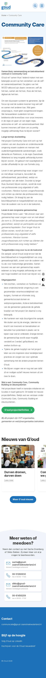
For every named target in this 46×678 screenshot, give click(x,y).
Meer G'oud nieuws (23, 499)
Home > (4, 15)
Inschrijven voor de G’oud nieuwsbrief (18, 646)
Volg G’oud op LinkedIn (11, 641)
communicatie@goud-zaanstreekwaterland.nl (21, 624)
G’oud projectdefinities (17, 410)
